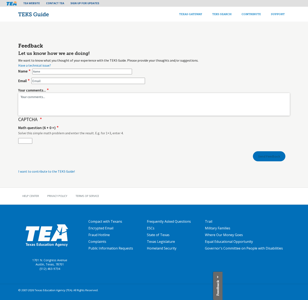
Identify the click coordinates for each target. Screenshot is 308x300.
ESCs (150, 228)
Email (22, 80)
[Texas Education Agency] (46, 235)
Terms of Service (87, 196)
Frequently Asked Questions (169, 221)
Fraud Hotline (99, 235)
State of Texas (158, 235)
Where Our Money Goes (224, 235)
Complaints (97, 241)
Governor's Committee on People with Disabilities (244, 248)
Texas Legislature (161, 241)
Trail (208, 221)
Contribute (251, 14)
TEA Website (31, 3)
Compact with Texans (105, 221)
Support (278, 14)
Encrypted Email (100, 228)
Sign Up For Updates (84, 3)
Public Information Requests (110, 248)
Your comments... (32, 90)
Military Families (217, 228)
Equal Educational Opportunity (229, 241)
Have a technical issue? (34, 65)
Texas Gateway (190, 14)
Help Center (30, 196)
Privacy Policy (57, 196)
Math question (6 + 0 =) (37, 127)
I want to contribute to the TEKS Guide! (46, 171)
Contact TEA (55, 3)
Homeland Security (161, 248)
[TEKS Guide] (42, 14)
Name (23, 71)
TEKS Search (222, 14)
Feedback (218, 288)
